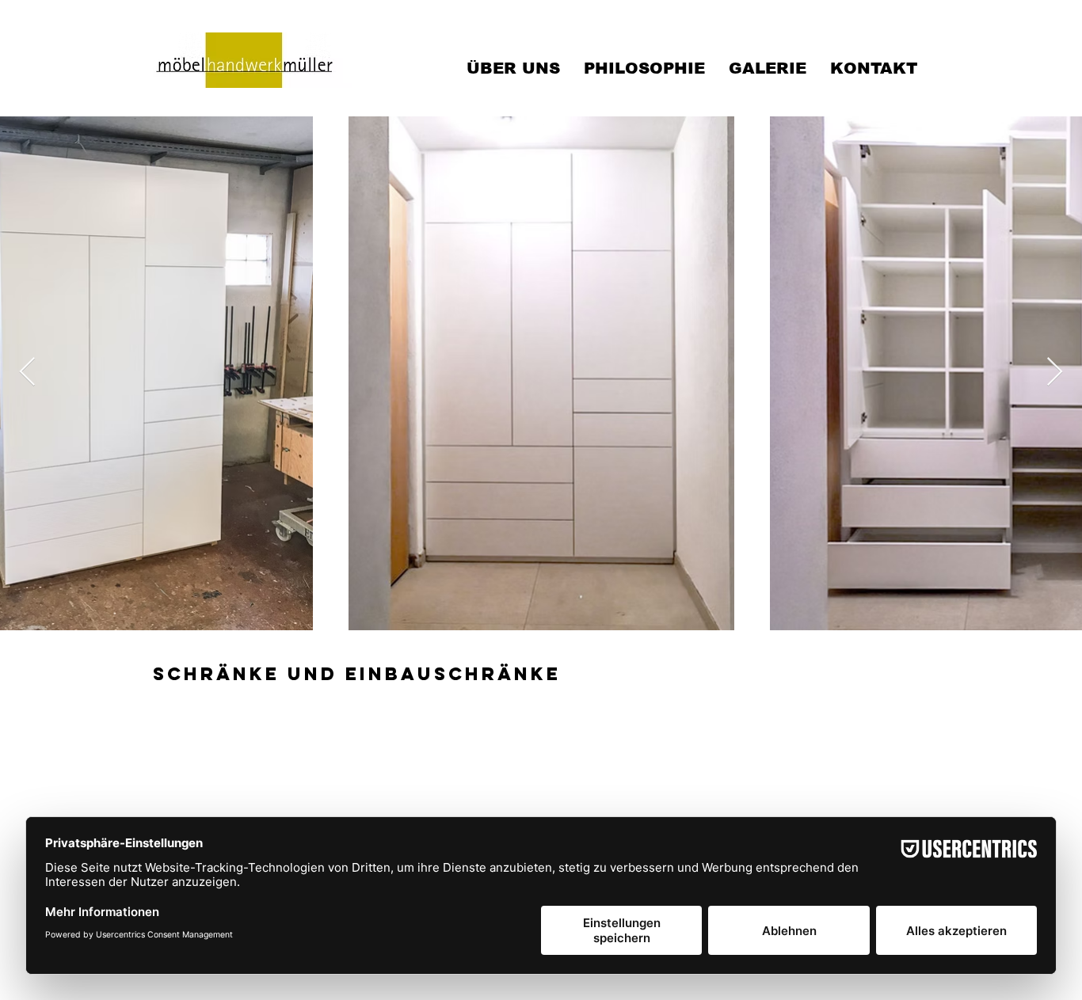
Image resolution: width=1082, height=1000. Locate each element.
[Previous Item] (27, 372)
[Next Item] (1055, 372)
